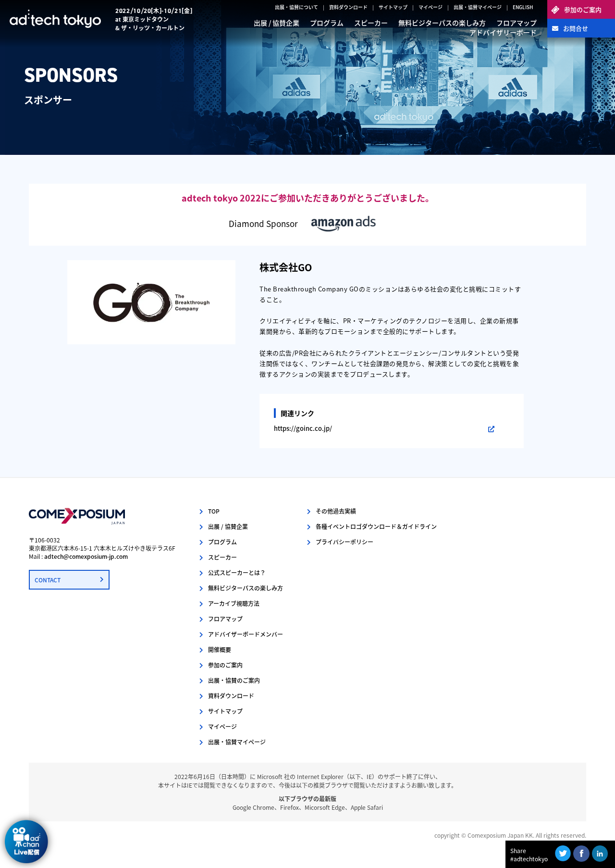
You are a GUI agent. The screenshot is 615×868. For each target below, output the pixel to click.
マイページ (430, 7)
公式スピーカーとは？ (237, 572)
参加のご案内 (583, 9)
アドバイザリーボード (503, 32)
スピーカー (371, 22)
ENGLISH (523, 7)
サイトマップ (393, 7)
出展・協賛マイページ (478, 7)
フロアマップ (516, 22)
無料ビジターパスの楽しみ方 (442, 22)
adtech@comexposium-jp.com (86, 556)
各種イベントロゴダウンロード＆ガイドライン (376, 526)
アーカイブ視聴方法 (233, 603)
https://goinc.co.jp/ (303, 428)
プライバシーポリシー (344, 542)
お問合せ (575, 28)
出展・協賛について (296, 7)
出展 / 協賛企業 (276, 22)
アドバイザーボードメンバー (245, 634)
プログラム (327, 22)
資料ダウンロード (348, 7)
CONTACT (48, 580)
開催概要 (219, 649)
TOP (214, 511)
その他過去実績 (336, 511)
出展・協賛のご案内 (234, 680)
